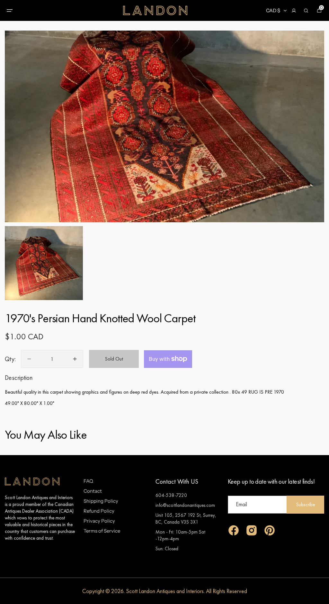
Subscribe (305, 504)
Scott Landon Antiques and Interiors (165, 591)
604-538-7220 (171, 495)
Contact (93, 491)
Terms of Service (102, 531)
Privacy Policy (99, 521)
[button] (10, 11)
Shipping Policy (101, 501)
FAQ (88, 481)
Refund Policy (99, 511)
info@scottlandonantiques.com (185, 505)
